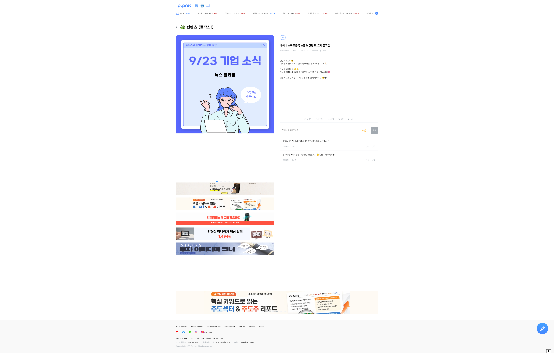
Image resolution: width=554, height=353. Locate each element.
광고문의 (252, 326)
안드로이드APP (229, 326)
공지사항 (242, 326)
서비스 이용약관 (181, 326)
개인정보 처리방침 (197, 326)
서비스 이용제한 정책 (213, 326)
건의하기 (262, 326)
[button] (217, 181)
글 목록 (309, 119)
